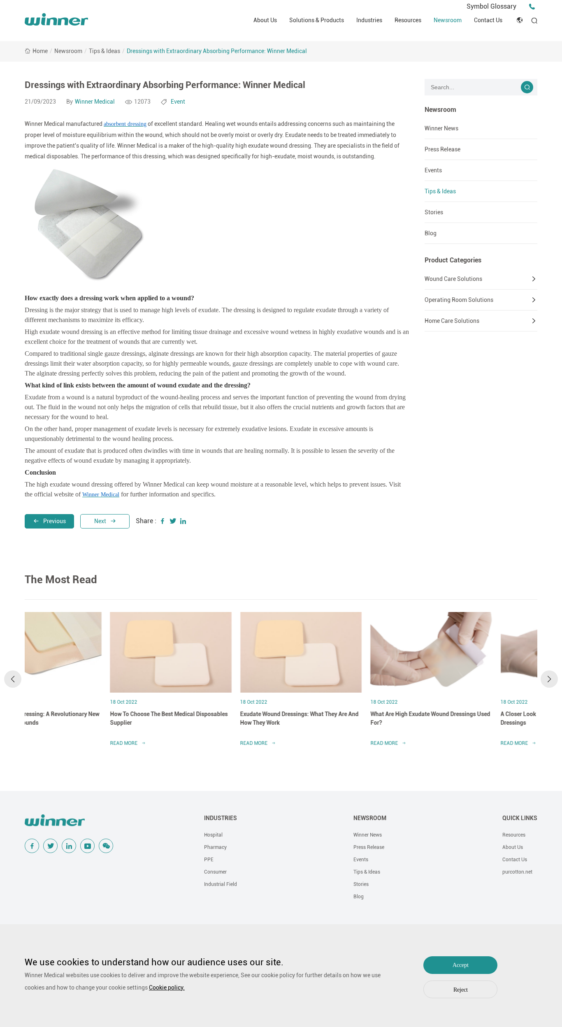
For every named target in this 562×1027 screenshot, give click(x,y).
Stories (434, 212)
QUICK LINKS (519, 818)
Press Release (442, 149)
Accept (461, 965)
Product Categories (453, 260)
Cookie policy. (167, 987)
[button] (12, 679)
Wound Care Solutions (453, 279)
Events (433, 170)
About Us (265, 20)
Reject (460, 990)
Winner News (441, 128)
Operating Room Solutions (459, 300)
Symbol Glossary (491, 6)
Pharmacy (215, 847)
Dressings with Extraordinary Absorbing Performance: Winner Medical (217, 51)
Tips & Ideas (104, 51)
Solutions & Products (316, 20)
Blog (431, 233)
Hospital (213, 835)
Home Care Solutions (452, 321)
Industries (369, 20)
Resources (408, 20)
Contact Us (488, 20)
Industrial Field (220, 884)
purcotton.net (517, 872)
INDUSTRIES (220, 818)
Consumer (215, 872)
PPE (209, 859)
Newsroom (448, 20)
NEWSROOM (369, 818)
